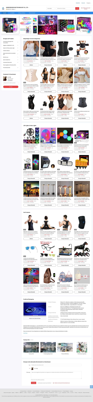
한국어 (56, 392)
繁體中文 (21, 392)
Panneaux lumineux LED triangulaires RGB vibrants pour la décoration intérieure (81, 146)
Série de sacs (5, 57)
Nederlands (64, 392)
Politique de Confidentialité (45, 391)
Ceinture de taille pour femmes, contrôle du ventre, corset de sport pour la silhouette (82, 86)
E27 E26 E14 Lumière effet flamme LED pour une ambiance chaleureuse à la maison (81, 173)
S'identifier (78, 3)
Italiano (46, 392)
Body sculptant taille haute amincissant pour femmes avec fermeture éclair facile (31, 113)
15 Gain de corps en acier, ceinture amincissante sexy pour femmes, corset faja (48, 59)
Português (42, 392)
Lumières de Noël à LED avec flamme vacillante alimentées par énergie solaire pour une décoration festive (31, 199)
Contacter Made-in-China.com (56, 391)
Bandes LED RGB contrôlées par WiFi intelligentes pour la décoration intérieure (30, 146)
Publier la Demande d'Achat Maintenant (61, 383)
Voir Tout (25, 333)
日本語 (25, 392)
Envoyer (33, 382)
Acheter (31, 64)
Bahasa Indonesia (86, 392)
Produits (12, 13)
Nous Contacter (32, 13)
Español (33, 392)
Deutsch (37, 392)
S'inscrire (83, 3)
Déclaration (30, 391)
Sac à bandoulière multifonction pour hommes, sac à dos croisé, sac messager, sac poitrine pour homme (47, 286)
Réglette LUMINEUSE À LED (8, 45)
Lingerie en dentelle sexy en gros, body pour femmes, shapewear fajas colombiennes (64, 113)
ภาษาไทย (71, 392)
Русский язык (51, 392)
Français (29, 392)
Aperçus (71, 391)
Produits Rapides (66, 391)
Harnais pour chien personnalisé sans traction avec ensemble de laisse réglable (81, 260)
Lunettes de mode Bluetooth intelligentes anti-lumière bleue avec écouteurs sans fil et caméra (30, 260)
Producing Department (48, 353)
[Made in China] (9, 2)
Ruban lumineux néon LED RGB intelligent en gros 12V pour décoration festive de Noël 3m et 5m (47, 146)
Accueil (4, 13)
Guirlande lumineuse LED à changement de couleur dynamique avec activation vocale (31, 173)
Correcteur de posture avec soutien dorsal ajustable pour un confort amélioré (64, 233)
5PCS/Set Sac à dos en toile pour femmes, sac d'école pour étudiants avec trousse (65, 286)
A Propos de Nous (21, 13)
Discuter (10, 80)
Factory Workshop (65, 353)
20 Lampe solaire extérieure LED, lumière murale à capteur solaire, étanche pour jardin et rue (48, 173)
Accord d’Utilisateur (36, 391)
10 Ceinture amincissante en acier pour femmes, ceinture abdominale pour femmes (81, 59)
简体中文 (17, 392)
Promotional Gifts (6, 67)
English (13, 392)
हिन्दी (68, 392)
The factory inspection (82, 353)
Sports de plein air (6, 59)
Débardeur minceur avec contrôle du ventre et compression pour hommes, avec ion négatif (30, 233)
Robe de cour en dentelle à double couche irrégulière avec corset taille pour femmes (31, 59)
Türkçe (76, 392)
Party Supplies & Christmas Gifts (9, 65)
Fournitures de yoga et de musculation (8, 42)
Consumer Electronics (7, 62)
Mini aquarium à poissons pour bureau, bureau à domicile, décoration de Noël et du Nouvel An (65, 260)
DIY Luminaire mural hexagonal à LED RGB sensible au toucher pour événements (64, 146)
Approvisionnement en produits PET (9, 54)
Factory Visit (31, 353)
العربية (60, 392)
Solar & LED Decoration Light (8, 48)
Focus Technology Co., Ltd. (45, 394)
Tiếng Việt (80, 392)
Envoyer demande (48, 64)
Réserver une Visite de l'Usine (34, 318)
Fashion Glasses (6, 50)
